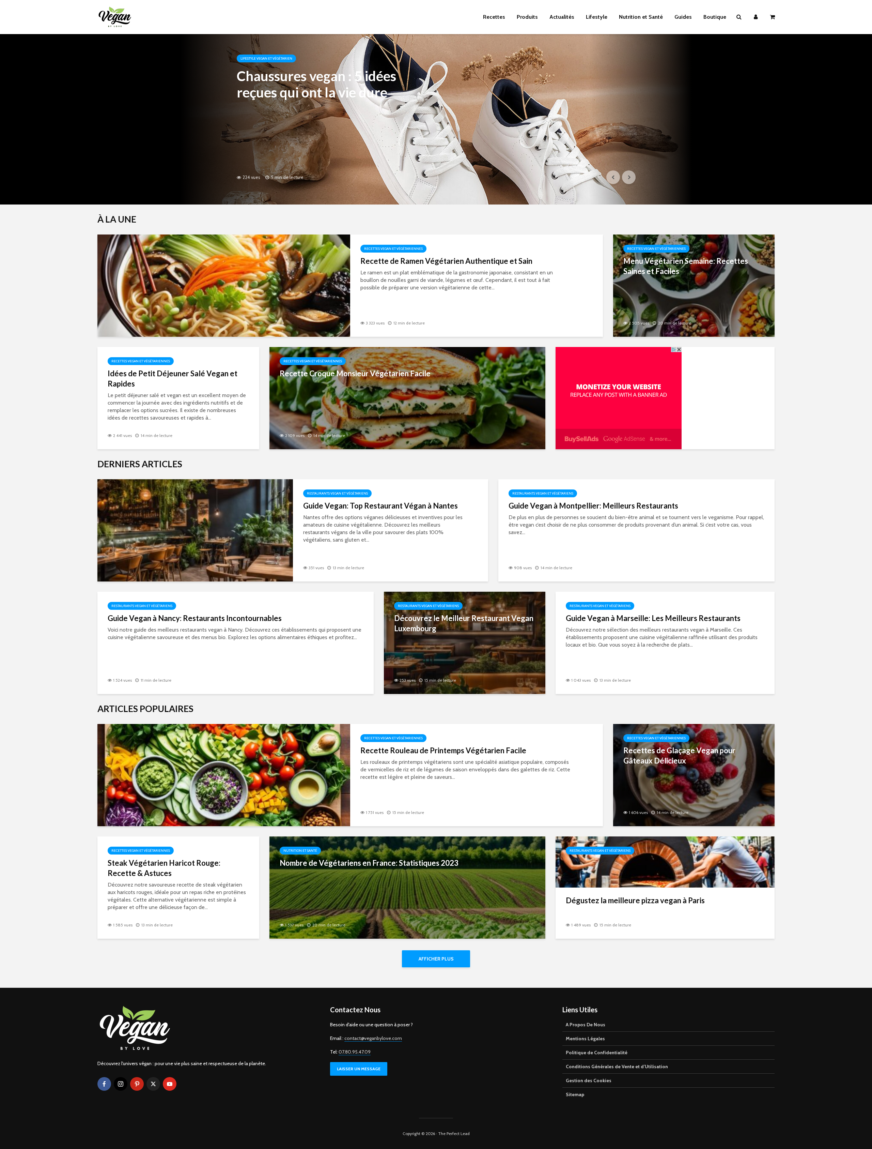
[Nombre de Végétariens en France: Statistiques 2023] (407, 887)
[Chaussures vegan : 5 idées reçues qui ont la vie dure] (436, 119)
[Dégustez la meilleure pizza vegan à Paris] (665, 861)
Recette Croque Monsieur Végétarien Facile (355, 373)
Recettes (494, 17)
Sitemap (575, 1094)
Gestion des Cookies (588, 1080)
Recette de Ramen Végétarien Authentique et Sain (446, 261)
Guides (683, 17)
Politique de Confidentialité (596, 1052)
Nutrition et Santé (641, 17)
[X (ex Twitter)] (153, 1084)
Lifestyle (596, 17)
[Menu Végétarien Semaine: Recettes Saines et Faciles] (694, 285)
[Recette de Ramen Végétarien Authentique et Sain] (223, 285)
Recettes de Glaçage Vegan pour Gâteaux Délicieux (679, 755)
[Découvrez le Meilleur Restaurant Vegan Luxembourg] (465, 642)
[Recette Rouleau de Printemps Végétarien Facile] (223, 774)
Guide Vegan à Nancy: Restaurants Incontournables (195, 618)
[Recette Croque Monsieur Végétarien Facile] (407, 397)
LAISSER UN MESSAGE (358, 1068)
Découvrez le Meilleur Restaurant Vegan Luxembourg (463, 623)
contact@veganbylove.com (373, 1038)
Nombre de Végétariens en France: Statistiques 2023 (369, 862)
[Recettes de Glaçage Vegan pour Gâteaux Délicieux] (694, 774)
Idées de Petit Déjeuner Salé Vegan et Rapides (172, 378)
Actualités (561, 17)
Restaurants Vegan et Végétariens (337, 493)
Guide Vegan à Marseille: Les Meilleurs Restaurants (653, 618)
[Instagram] (120, 1084)
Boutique (714, 17)
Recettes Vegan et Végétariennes (393, 248)
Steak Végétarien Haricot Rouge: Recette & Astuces (164, 868)
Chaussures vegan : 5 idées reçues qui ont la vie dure (316, 84)
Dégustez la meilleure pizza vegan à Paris (635, 900)
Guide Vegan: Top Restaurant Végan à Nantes (380, 505)
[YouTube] (169, 1084)
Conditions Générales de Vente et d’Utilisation (617, 1066)
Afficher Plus (436, 959)
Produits (527, 17)
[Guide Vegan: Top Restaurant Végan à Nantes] (195, 530)
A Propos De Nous (585, 1025)
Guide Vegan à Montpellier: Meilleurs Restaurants (593, 505)
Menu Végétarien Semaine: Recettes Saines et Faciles (685, 266)
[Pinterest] (137, 1084)
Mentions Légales (585, 1038)
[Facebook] (104, 1084)
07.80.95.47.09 (355, 1052)
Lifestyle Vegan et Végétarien (266, 58)
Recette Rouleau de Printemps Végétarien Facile (443, 750)
